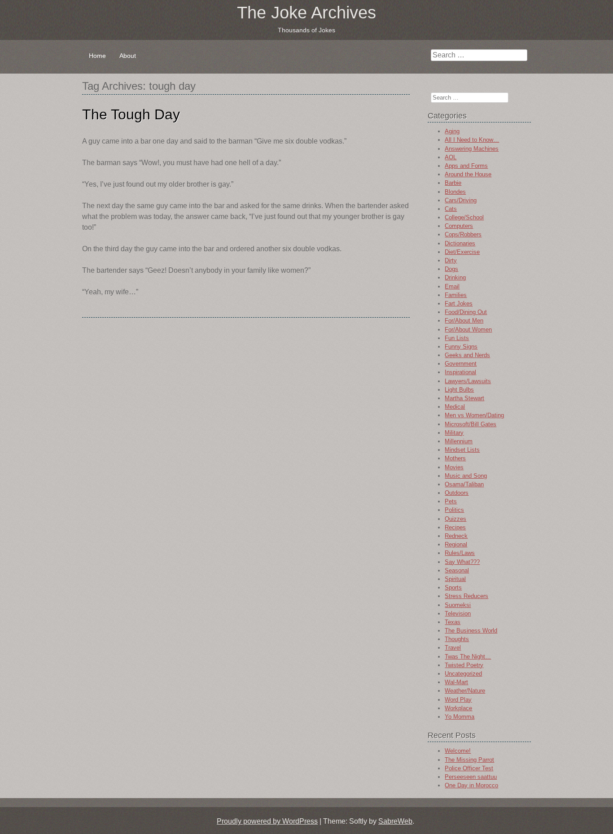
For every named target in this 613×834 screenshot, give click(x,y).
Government (461, 363)
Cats (451, 208)
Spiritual (455, 579)
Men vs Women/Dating (474, 415)
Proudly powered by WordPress (267, 821)
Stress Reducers (466, 596)
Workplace (458, 708)
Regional (456, 544)
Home (97, 55)
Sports (453, 587)
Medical (455, 406)
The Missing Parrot (469, 759)
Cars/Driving (461, 200)
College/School (464, 217)
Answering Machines (472, 148)
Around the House (468, 174)
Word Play (458, 699)
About (127, 55)
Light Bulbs (459, 389)
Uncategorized (463, 673)
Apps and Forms (466, 165)
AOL (450, 157)
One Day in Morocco (471, 785)
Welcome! (458, 750)
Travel (453, 647)
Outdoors (457, 492)
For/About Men (464, 320)
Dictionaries (460, 243)
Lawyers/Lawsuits (468, 381)
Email (452, 286)
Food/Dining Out (466, 312)
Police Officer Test (469, 768)
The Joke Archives (306, 12)
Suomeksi (458, 605)
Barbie (453, 182)
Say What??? (462, 562)
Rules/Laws (460, 553)
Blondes (455, 191)
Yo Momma (459, 716)
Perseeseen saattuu (471, 776)
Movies (454, 467)
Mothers (455, 458)
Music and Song (466, 475)
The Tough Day (131, 114)
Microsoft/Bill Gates (470, 424)
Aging (452, 131)
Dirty (451, 260)
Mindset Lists (462, 449)
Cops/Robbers (463, 234)
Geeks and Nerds (467, 355)
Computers (459, 226)
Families (456, 295)
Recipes (455, 527)
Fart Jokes (459, 303)
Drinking (455, 277)
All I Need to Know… (472, 139)
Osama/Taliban (464, 484)
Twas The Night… (468, 656)
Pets (451, 501)
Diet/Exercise (462, 252)
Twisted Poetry (464, 665)
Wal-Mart (456, 682)
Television (458, 613)
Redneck (456, 536)
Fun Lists (457, 338)
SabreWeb (395, 821)
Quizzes (455, 518)
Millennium (459, 441)
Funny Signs (461, 346)
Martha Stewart (464, 398)
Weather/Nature (465, 690)
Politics (454, 510)
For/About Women (468, 329)
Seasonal (457, 570)
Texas (452, 622)
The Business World (471, 630)
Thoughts (457, 639)
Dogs (451, 269)
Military (454, 432)
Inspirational (460, 372)
